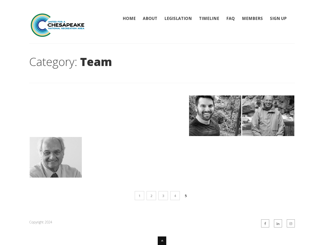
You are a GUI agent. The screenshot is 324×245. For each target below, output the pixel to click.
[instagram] (291, 223)
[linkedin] (278, 223)
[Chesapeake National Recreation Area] (57, 34)
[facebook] (265, 223)
